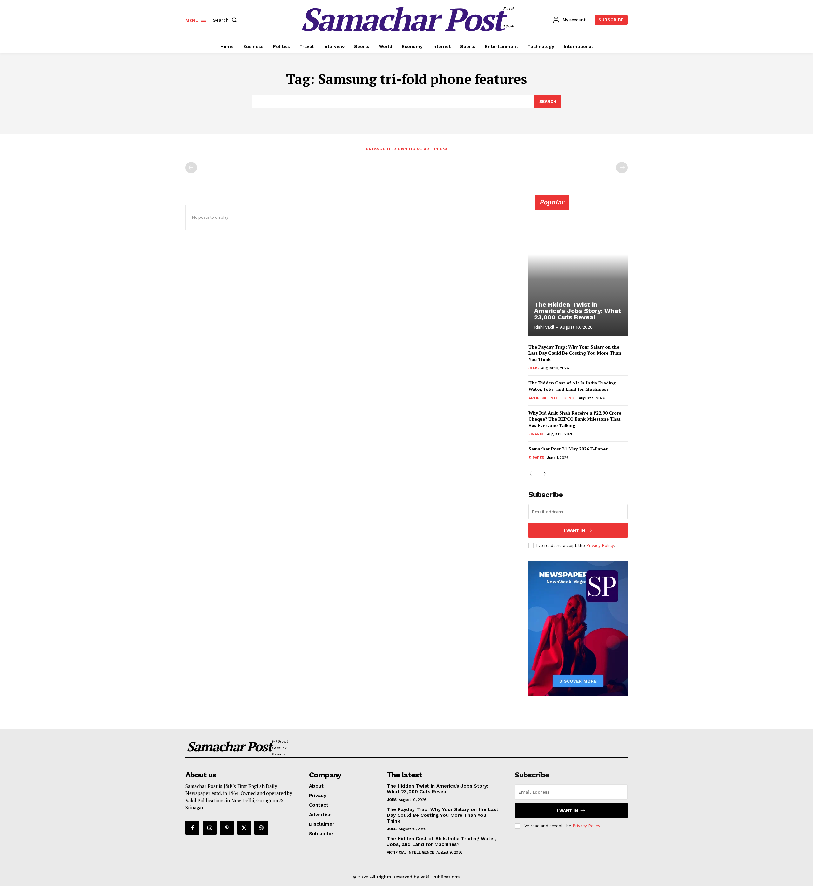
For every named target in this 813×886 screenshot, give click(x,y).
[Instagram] (210, 828)
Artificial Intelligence (552, 398)
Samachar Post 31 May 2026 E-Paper (568, 449)
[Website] (261, 828)
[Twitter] (244, 828)
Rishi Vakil (544, 327)
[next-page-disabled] (622, 167)
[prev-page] (191, 167)
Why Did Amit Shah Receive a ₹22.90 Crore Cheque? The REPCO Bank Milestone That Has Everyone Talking (574, 419)
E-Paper (536, 458)
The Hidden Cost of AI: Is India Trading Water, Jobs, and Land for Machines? (572, 386)
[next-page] (543, 474)
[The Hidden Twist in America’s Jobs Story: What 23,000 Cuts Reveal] (578, 269)
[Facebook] (192, 828)
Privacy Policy (600, 545)
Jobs (533, 368)
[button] (226, 20)
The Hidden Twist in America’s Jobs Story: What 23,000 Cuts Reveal (577, 311)
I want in (574, 530)
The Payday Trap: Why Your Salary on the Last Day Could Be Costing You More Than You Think (574, 353)
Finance (536, 434)
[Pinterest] (227, 828)
